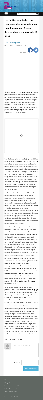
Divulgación (7, 383)
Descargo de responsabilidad (13, 386)
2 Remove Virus (10, 6)
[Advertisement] (21, 70)
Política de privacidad (10, 389)
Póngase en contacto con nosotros (14, 380)
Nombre (17, 362)
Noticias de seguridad (13, 43)
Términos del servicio (10, 392)
